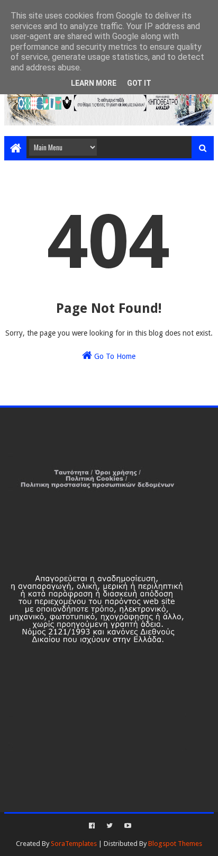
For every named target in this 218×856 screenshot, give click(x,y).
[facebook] (92, 826)
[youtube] (126, 826)
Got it (139, 83)
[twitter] (109, 826)
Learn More (93, 83)
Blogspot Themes (175, 844)
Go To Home (113, 356)
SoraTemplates (74, 844)
